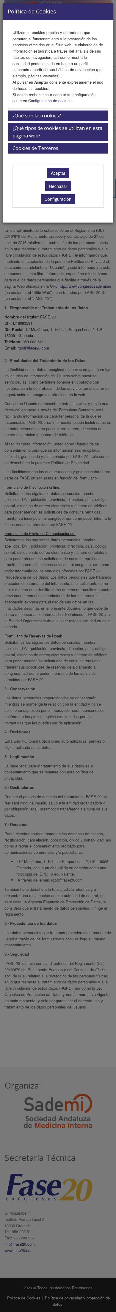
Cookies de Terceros (35, 148)
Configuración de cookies (50, 100)
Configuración (58, 199)
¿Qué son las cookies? (36, 115)
